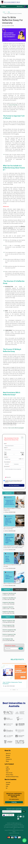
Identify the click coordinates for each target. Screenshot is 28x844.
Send (24, 811)
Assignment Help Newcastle (9, 593)
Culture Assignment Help (8, 625)
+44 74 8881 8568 (9, 814)
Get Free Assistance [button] (14, 485)
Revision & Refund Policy (12, 776)
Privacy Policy (9, 774)
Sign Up (8, 768)
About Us (8, 753)
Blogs (7, 761)
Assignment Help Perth (8, 607)
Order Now (14, 802)
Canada (8, 784)
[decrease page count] (5, 454)
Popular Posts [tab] (8, 493)
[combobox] (14, 450)
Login (7, 766)
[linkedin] (18, 818)
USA (7, 786)
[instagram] (24, 816)
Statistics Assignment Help (9, 634)
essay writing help (13, 104)
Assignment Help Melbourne (9, 598)
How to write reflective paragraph (16, 427)
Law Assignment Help (8, 639)
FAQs (7, 770)
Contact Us (9, 759)
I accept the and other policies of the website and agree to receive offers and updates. (13, 481)
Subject (6, 447)
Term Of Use (9, 772)
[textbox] (14, 445)
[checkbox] (4, 480)
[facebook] (18, 816)
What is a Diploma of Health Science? (12, 583)
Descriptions (7, 466)
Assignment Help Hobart (8, 611)
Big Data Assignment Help (9, 620)
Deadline (6, 457)
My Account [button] (20, 6)
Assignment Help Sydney (8, 602)
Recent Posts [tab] (20, 493)
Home (4, 12)
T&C (11, 480)
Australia (8, 782)
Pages (14, 452)
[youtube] (21, 816)
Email (5, 443)
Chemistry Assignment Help (9, 629)
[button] (10, 690)
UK (6, 788)
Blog (9, 12)
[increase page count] (22, 454)
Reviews (8, 755)
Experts (8, 757)
